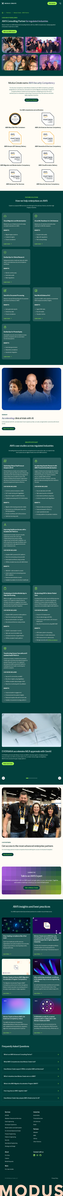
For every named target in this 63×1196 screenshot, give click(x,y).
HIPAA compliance (52, 640)
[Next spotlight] (59, 778)
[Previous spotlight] (3, 778)
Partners (8, 12)
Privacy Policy (55, 1178)
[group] (31, 746)
